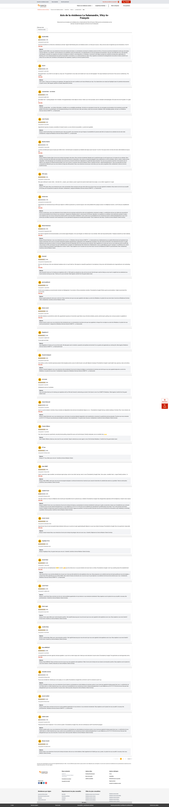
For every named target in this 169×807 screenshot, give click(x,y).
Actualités (111, 776)
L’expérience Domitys (100, 5)
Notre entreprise (115, 5)
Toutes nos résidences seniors (84, 5)
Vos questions (126, 5)
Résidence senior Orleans (114, 801)
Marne (72, 9)
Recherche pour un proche (114, 778)
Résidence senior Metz (113, 793)
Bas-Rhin (63, 794)
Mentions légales (34, 805)
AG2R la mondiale (89, 778)
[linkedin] (44, 783)
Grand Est (67, 9)
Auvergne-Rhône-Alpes (42, 794)
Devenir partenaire (65, 1)
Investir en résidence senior (43, 1)
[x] (41, 783)
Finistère (63, 799)
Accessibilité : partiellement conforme (85, 805)
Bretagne (40, 797)
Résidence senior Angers (91, 796)
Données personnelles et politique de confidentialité (122, 805)
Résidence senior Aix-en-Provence (92, 794)
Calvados (64, 797)
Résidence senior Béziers (91, 799)
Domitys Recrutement (90, 773)
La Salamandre (78, 9)
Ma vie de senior (89, 776)
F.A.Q (110, 773)
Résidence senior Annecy (91, 797)
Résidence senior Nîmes (114, 799)
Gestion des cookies (154, 805)
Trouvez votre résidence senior (57, 9)
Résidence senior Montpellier (115, 795)
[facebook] (39, 783)
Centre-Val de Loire (42, 799)
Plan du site (57, 805)
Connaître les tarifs (66, 781)
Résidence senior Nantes (114, 797)
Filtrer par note (40, 27)
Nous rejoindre (55, 1)
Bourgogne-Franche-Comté (43, 796)
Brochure (164, 401)
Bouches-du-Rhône (66, 796)
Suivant (129, 758)
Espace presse (112, 781)
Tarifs (164, 407)
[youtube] (46, 783)
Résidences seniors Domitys (43, 9)
